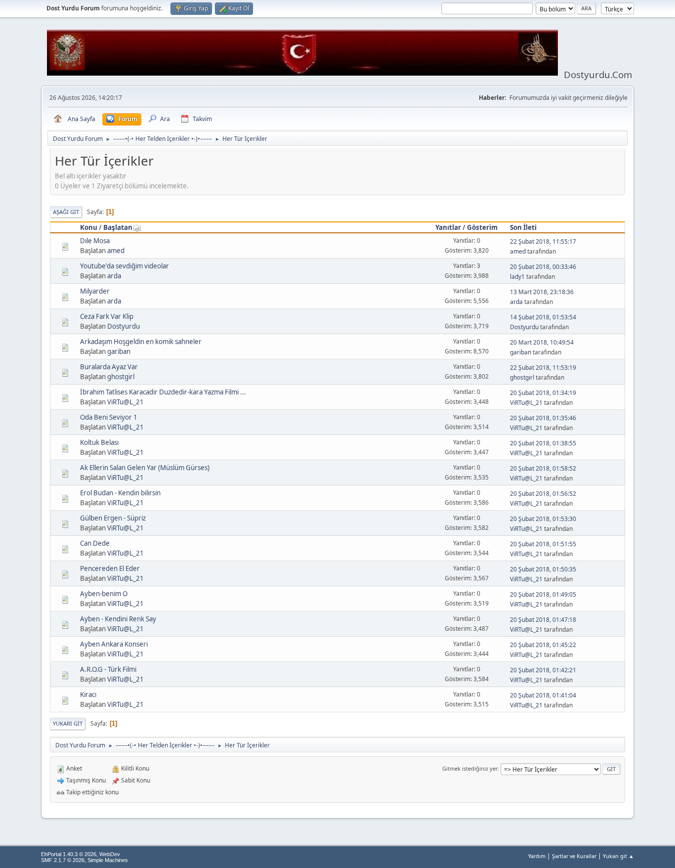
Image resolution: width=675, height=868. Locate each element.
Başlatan (117, 227)
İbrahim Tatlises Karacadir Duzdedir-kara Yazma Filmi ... (163, 392)
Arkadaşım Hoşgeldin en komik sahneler (141, 341)
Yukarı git (68, 723)
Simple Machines (107, 860)
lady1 (517, 276)
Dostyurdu (123, 326)
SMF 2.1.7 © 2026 (62, 860)
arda (114, 275)
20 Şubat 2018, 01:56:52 (543, 493)
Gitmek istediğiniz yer (470, 768)
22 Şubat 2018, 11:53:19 (543, 367)
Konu (88, 227)
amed (116, 250)
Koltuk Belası (99, 442)
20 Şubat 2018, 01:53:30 (543, 519)
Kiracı (88, 694)
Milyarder (95, 291)
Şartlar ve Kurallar (574, 856)
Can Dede (95, 543)
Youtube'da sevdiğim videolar (124, 265)
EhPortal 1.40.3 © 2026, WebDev (80, 854)
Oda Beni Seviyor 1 (108, 417)
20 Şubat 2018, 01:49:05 (543, 594)
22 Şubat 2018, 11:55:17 (543, 241)
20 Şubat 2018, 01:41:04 (543, 695)
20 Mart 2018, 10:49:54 (542, 342)
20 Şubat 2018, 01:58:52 (543, 468)
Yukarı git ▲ (618, 856)
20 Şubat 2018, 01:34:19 (543, 393)
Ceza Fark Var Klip (106, 316)
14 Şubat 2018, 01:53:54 (543, 317)
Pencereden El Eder (110, 568)
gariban (118, 351)
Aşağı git (66, 212)
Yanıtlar (448, 227)
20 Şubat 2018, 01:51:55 (543, 544)
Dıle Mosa (95, 240)
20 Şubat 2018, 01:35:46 (543, 418)
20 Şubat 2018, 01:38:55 (543, 443)
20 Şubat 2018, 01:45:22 (543, 645)
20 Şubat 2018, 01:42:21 (543, 670)
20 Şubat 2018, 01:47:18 (543, 619)
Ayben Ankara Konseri (114, 644)
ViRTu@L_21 (125, 401)
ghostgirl (120, 376)
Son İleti (523, 227)
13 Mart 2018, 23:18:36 (542, 292)
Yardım (537, 856)
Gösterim (482, 227)
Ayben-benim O (103, 593)
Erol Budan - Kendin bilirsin (120, 492)
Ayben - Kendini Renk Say (118, 618)
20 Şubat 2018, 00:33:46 (543, 266)
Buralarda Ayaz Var (109, 366)
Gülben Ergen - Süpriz (113, 518)
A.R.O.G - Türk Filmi (108, 669)
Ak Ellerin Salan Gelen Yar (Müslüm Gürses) (145, 467)
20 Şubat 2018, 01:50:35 (543, 569)
